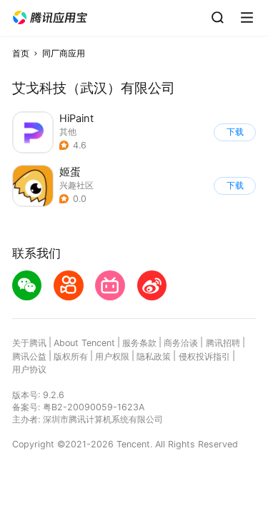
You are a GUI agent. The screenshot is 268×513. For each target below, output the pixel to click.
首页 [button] (20, 53)
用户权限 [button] (112, 356)
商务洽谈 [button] (181, 342)
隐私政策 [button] (154, 356)
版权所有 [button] (71, 356)
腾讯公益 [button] (29, 356)
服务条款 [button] (139, 342)
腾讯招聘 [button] (223, 342)
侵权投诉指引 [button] (204, 356)
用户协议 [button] (29, 369)
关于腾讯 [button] (29, 342)
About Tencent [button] (84, 342)
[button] (50, 18)
